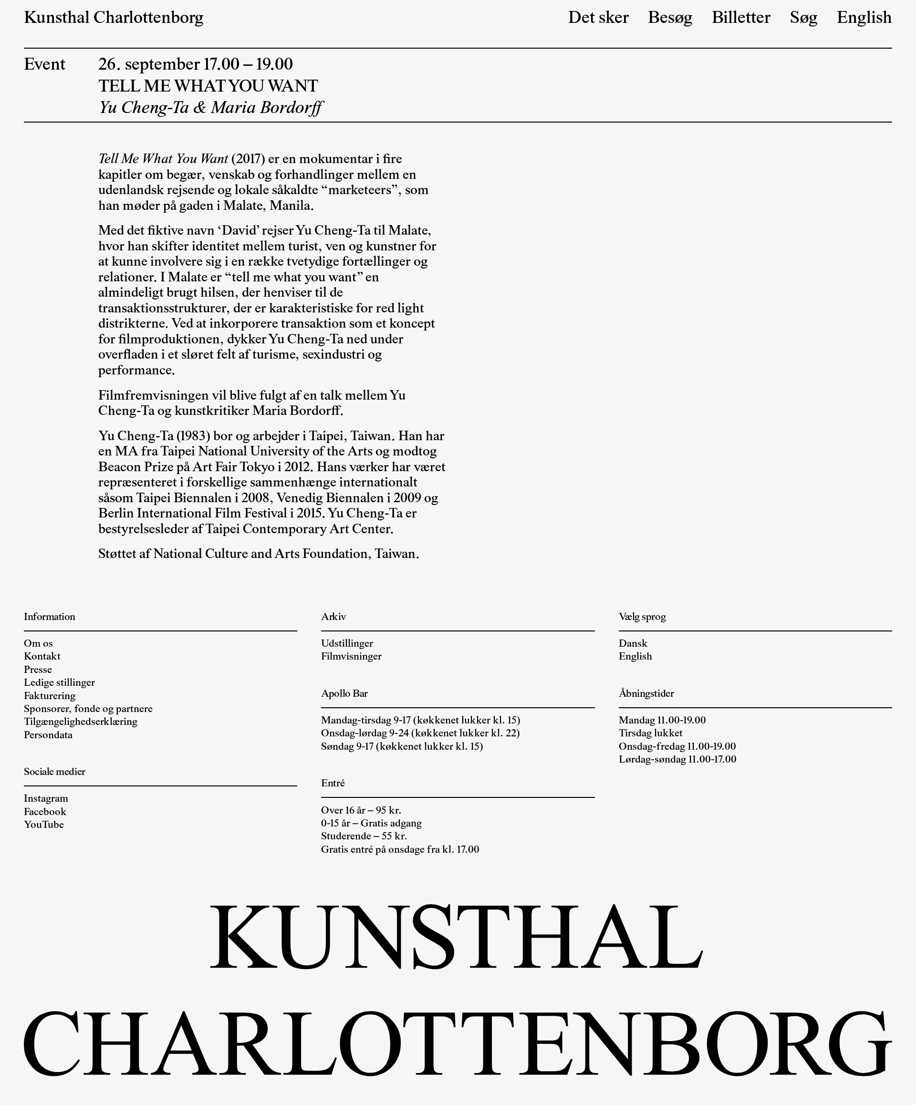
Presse (38, 670)
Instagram (46, 799)
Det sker (598, 19)
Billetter (741, 19)
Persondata (48, 735)
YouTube (44, 825)
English (864, 19)
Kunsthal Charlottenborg (114, 19)
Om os (38, 644)
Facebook (45, 812)
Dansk (633, 644)
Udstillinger (347, 644)
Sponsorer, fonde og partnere (88, 709)
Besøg (670, 19)
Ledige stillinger (59, 683)
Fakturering (49, 696)
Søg (804, 19)
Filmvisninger (351, 656)
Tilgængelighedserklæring (80, 722)
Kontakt (42, 656)
